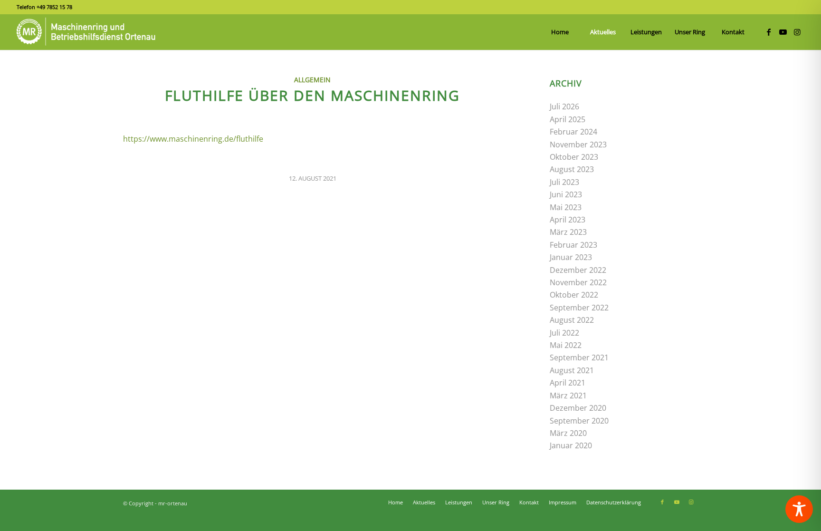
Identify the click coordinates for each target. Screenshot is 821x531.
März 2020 (568, 433)
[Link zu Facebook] (769, 32)
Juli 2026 (564, 106)
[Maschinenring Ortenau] (88, 32)
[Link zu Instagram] (797, 32)
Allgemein (312, 79)
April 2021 (567, 382)
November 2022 (578, 282)
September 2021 (579, 357)
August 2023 (572, 169)
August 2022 (572, 320)
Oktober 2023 (574, 157)
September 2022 (579, 307)
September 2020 (579, 420)
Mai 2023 (566, 207)
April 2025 (567, 119)
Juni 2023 (566, 194)
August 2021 (572, 370)
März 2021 (568, 395)
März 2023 (568, 232)
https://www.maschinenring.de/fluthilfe (193, 139)
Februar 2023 (573, 245)
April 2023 (567, 219)
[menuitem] (559, 32)
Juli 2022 (564, 333)
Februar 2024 (573, 131)
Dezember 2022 (578, 270)
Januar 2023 (571, 257)
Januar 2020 (571, 445)
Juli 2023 (564, 182)
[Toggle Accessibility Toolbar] (799, 509)
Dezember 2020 (578, 408)
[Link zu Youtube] (783, 32)
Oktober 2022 (574, 295)
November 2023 (578, 144)
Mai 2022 (566, 345)
